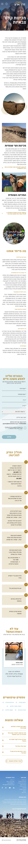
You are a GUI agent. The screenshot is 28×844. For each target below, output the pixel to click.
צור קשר (18, 821)
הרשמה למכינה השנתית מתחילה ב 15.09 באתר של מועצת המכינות (16, 213)
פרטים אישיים (10, 702)
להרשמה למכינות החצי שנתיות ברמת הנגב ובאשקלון (15, 168)
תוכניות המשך (23, 785)
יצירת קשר (24, 792)
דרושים (24, 791)
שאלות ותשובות (22, 789)
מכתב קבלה (22, 702)
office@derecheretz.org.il (8, 785)
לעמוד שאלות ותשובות (15, 761)
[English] (6, 4)
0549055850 (22, 424)
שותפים (24, 788)
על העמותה (23, 780)
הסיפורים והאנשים (22, 781)
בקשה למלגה (9, 710)
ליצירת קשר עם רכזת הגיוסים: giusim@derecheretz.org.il (14, 423)
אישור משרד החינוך (15, 706)
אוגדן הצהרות (22, 710)
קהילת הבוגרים (23, 786)
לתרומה (18, 827)
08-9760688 (10, 783)
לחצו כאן (16, 472)
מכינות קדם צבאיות (22, 783)
